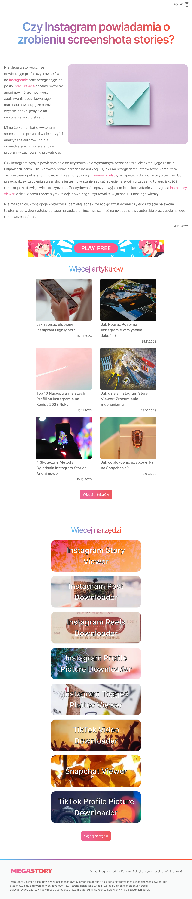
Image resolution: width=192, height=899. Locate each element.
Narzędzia (113, 871)
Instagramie (18, 80)
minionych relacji (103, 175)
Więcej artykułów (96, 494)
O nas (93, 871)
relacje (29, 86)
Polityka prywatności (146, 871)
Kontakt (126, 871)
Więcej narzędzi (96, 836)
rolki (18, 86)
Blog (102, 871)
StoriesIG (176, 871)
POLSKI (178, 4)
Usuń (164, 871)
